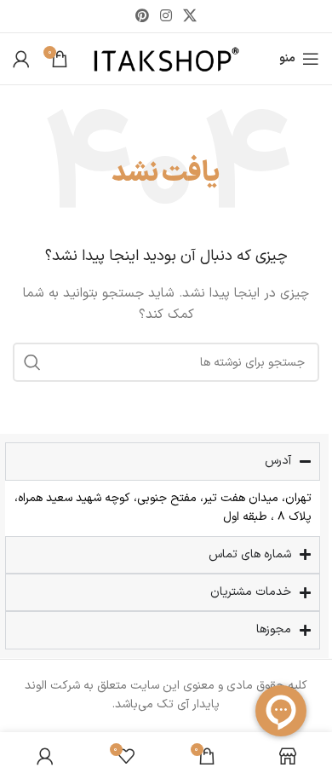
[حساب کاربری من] (21, 59)
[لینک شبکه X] (190, 16)
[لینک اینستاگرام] (165, 16)
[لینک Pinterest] (141, 16)
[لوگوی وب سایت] (166, 58)
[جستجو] (32, 362)
